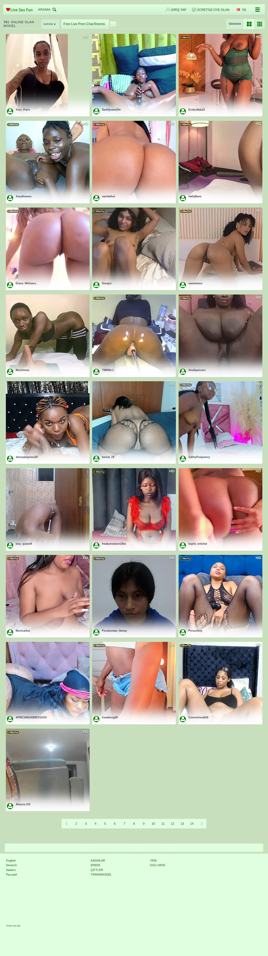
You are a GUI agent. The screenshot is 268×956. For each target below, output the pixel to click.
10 (153, 823)
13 (182, 823)
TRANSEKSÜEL (101, 874)
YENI (153, 860)
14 (191, 823)
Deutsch (11, 865)
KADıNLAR (98, 860)
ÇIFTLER (97, 870)
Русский (11, 874)
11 (163, 823)
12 (172, 823)
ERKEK (95, 865)
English (11, 860)
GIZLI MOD (157, 865)
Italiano (11, 870)
